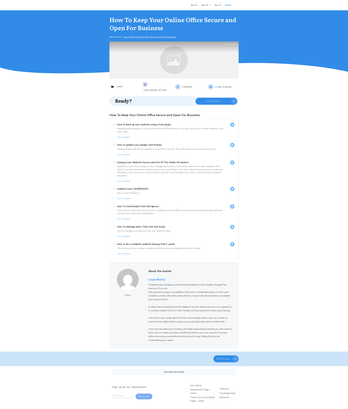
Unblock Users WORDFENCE (132, 188)
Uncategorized (227, 393)
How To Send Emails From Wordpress (138, 206)
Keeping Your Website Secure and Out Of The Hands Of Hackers (153, 162)
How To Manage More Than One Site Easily (141, 226)
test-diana (195, 385)
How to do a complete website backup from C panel (146, 244)
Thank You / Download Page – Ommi (202, 399)
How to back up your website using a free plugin (144, 124)
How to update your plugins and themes (139, 144)
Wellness (224, 388)
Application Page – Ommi (200, 391)
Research (224, 397)
